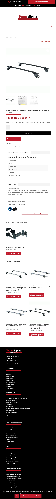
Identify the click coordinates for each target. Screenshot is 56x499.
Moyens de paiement (12, 402)
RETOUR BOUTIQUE (45, 41)
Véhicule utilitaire (14, 175)
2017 (24, 146)
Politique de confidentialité (31, 496)
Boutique (18, 5)
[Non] (54, 494)
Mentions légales (11, 412)
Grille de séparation (12, 438)
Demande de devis (41, 2)
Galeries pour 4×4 (12, 458)
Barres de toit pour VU (13, 476)
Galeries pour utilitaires (13, 474)
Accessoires (10, 384)
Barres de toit (29, 146)
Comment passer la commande (16, 398)
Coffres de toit (10, 382)
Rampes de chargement (14, 486)
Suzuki (35, 146)
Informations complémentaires (18, 153)
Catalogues (9, 406)
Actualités (9, 404)
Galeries (8, 374)
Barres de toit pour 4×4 (13, 452)
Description (12, 184)
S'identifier (27, 5)
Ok (17, 496)
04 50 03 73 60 (15, 2)
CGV (7, 415)
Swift (38, 146)
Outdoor (8, 386)
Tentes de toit (10, 464)
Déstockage (10, 388)
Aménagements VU (12, 482)
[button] (47, 50)
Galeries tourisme (11, 436)
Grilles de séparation (12, 462)
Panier (38, 5)
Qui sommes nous (12, 400)
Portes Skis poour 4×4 (13, 456)
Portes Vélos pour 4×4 (13, 454)
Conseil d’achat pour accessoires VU (18, 408)
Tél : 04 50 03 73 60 (12, 364)
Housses (8, 440)
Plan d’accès (10, 410)
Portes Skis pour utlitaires (14, 478)
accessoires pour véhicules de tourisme (35, 214)
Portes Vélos (10, 380)
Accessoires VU (11, 488)
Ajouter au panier (13, 139)
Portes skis (9, 378)
